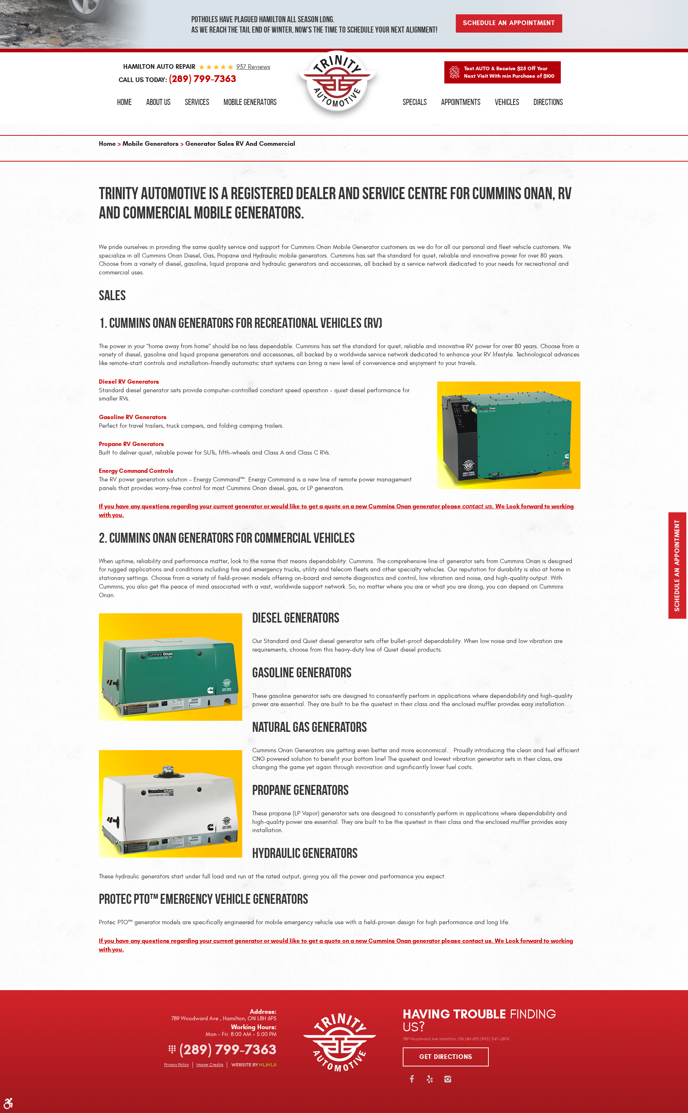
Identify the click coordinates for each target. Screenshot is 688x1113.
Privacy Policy (176, 1064)
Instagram (447, 1079)
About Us (158, 102)
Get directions (445, 1057)
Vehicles (507, 102)
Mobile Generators (250, 102)
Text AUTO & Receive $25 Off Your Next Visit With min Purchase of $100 (509, 72)
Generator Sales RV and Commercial (240, 144)
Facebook (411, 1079)
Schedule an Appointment (677, 565)
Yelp (429, 1079)
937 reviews (253, 67)
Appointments (461, 102)
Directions (548, 102)
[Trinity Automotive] (337, 84)
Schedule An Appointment (509, 23)
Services (197, 102)
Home (124, 102)
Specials (415, 102)
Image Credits (209, 1064)
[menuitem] (124, 102)
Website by (254, 1065)
